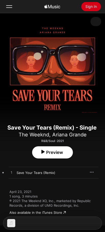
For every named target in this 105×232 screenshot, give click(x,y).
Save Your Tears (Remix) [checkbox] (36, 173)
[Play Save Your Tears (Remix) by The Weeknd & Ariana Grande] (11, 172)
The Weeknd (34, 135)
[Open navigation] (9, 6)
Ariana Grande (69, 135)
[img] (52, 6)
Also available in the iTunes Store (35, 212)
